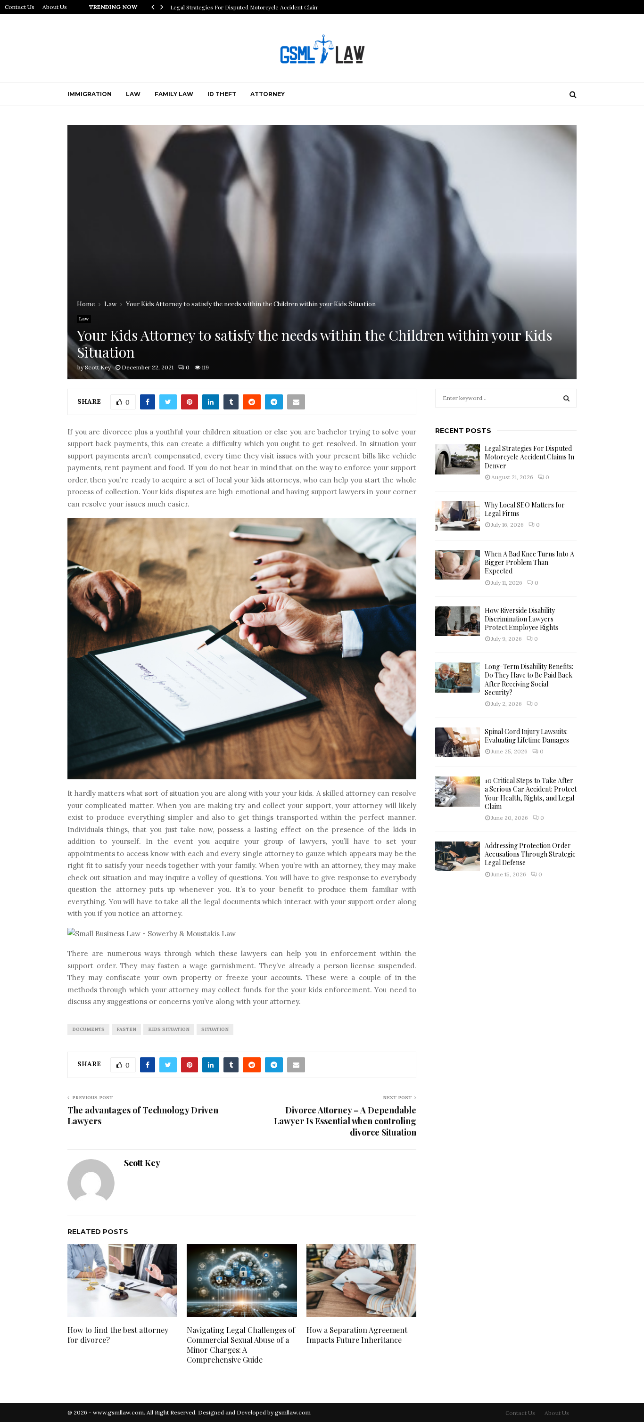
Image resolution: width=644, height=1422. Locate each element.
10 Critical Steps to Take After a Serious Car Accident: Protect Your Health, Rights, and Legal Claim (531, 793)
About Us (54, 6)
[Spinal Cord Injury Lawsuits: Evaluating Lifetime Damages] (457, 742)
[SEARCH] (566, 398)
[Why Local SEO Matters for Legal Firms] (457, 516)
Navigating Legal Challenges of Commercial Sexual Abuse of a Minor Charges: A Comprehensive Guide (241, 1344)
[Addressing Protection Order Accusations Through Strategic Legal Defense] (457, 856)
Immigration (89, 94)
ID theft (221, 94)
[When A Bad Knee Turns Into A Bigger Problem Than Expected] (457, 565)
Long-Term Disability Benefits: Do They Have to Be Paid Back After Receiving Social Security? (529, 679)
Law (133, 94)
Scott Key (98, 367)
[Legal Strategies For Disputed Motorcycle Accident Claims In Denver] (457, 459)
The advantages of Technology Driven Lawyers (142, 1115)
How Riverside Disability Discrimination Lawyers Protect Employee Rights (521, 619)
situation (215, 1029)
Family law (174, 94)
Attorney (267, 94)
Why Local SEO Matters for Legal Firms (525, 509)
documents (88, 1029)
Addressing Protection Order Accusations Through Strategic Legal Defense (530, 854)
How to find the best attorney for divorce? (117, 1335)
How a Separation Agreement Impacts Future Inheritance (356, 1335)
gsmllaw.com (293, 1412)
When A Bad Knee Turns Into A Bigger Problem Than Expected (529, 562)
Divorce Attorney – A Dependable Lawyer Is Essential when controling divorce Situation (345, 1121)
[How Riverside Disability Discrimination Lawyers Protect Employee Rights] (457, 621)
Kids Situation (169, 1029)
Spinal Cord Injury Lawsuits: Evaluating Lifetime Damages (527, 735)
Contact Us (19, 6)
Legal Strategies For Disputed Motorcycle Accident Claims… (248, 7)
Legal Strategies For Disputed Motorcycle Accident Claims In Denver (529, 457)
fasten (126, 1029)
